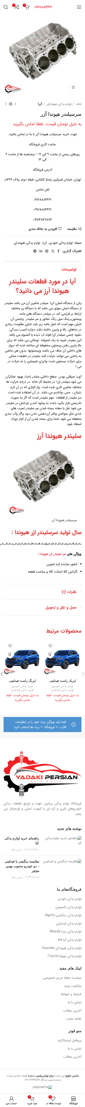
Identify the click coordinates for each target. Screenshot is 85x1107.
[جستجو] (6, 7)
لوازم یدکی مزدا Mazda (65, 931)
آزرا (40, 104)
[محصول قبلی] (15, 104)
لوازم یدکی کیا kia (69, 940)
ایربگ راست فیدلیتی (22, 680)
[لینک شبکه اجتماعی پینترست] (47, 251)
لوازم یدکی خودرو (61, 242)
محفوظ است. (37, 1076)
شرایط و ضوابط (71, 994)
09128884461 (43, 7)
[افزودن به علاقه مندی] (50, 646)
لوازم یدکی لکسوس (68, 907)
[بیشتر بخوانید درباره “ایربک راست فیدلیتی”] (50, 654)
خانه (78, 104)
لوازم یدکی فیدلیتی (62, 690)
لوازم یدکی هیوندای (59, 104)
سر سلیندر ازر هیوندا (53, 554)
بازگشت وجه (72, 986)
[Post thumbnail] (61, 844)
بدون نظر (16, 849)
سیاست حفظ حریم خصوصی (62, 978)
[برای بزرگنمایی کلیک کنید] (73, 87)
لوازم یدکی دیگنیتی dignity (63, 915)
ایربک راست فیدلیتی (62, 680)
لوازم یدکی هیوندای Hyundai (61, 948)
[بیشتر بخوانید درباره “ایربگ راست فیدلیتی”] (10, 654)
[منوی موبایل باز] (79, 7)
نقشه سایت (73, 1019)
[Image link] (42, 773)
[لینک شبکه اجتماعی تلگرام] (35, 251)
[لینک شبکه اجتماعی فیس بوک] (58, 251)
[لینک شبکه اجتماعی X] (53, 251)
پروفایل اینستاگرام (69, 1040)
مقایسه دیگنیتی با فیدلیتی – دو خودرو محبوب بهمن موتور (22, 865)
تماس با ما (74, 1002)
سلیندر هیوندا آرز (59, 436)
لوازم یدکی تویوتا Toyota (64, 956)
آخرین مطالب (72, 1010)
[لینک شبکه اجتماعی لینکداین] (41, 251)
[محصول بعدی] (6, 104)
